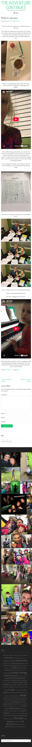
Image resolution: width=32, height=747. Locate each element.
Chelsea (5, 663)
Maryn (9, 692)
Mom (13, 698)
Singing (25, 713)
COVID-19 (15, 668)
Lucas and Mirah (18, 690)
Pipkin (20, 706)
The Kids (18, 718)
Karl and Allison (6, 687)
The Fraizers (10, 718)
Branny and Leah (17, 658)
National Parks (20, 700)
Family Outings (19, 672)
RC (16, 711)
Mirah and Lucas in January (26, 380)
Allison (13, 655)
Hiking (11, 684)
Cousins (6, 668)
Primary (6, 711)
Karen (23, 684)
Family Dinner (23, 670)
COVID (10, 668)
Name (3, 413)
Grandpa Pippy (7, 682)
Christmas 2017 (23, 663)
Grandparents (14, 682)
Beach (18, 655)
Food (18, 676)
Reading (19, 711)
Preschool (23, 708)
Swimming (15, 715)
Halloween (6, 685)
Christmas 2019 (7, 665)
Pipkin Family (14, 708)
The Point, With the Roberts (6, 380)
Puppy (14, 711)
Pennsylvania (9, 706)
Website (3, 421)
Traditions (18, 724)
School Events (12, 713)
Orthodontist (22, 704)
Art (16, 655)
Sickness (17, 713)
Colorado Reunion (22, 665)
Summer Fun (8, 715)
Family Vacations (10, 675)
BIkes (22, 655)
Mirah (18, 369)
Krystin (17, 687)
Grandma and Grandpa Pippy (15, 678)
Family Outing (7, 673)
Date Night (23, 668)
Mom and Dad (19, 698)
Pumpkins (10, 711)
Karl (26, 685)
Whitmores (8, 727)
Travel (22, 724)
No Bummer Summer (18, 702)
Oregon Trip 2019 (13, 704)
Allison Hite (17, 21)
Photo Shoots (16, 706)
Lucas (12, 689)
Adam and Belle (7, 655)
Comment (4, 395)
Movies (25, 698)
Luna (24, 690)
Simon (22, 713)
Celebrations (21, 660)
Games (21, 676)
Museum (13, 700)
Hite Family (17, 685)
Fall (19, 670)
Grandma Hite (6, 680)
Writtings (15, 726)
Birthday (25, 655)
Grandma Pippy (16, 680)
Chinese (9, 663)
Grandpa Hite (24, 680)
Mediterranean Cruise (17, 692)
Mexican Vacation (15, 696)
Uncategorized (8, 369)
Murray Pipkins (7, 700)
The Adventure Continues (16, 5)
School (6, 713)
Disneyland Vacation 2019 (11, 670)
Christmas (15, 663)
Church (15, 665)
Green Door (23, 682)
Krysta (14, 687)
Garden (25, 676)
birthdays (8, 657)
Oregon (5, 704)
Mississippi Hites (7, 698)
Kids (11, 687)
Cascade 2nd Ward (9, 661)
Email (3, 417)
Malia (5, 692)
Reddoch (24, 711)
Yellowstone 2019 (21, 726)
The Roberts (17, 721)
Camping (24, 658)
